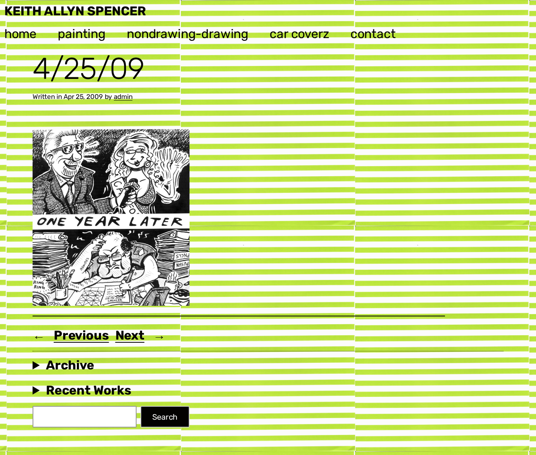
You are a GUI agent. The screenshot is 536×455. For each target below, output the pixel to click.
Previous (81, 335)
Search (164, 417)
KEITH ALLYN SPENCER (75, 11)
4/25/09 (88, 68)
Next (129, 335)
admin (123, 97)
